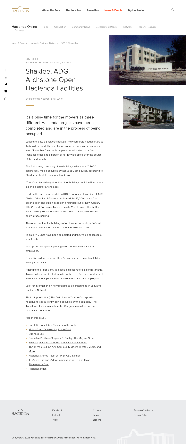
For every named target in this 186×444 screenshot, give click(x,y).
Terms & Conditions (143, 410)
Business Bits (36, 334)
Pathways (19, 30)
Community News (81, 27)
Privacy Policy (141, 415)
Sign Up (97, 420)
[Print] (6, 91)
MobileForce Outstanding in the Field (50, 329)
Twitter (55, 420)
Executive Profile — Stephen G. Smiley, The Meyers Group (62, 338)
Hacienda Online (37, 43)
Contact (97, 410)
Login (96, 415)
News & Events (113, 10)
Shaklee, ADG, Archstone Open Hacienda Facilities (58, 342)
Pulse (45, 27)
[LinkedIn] (6, 77)
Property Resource (147, 27)
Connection (60, 27)
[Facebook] (6, 70)
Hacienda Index (37, 369)
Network (127, 27)
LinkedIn (56, 415)
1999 (63, 43)
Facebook (57, 410)
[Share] (6, 99)
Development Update (107, 27)
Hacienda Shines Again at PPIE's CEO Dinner (54, 355)
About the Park (51, 10)
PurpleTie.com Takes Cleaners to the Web (52, 325)
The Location (73, 10)
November (73, 43)
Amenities (93, 10)
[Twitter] (6, 84)
